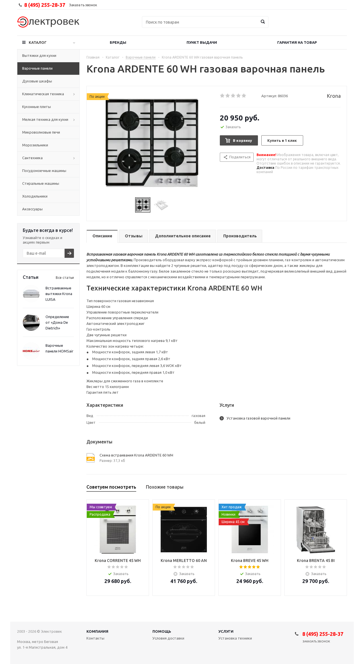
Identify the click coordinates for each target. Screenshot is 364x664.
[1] (222, 96)
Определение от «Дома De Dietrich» (57, 322)
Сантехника (32, 158)
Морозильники (35, 145)
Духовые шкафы (37, 81)
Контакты (95, 638)
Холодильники (34, 196)
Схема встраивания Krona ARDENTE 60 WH (136, 455)
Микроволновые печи (41, 132)
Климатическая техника (43, 94)
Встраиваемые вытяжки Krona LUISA (59, 293)
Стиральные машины (40, 183)
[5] (244, 96)
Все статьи (65, 277)
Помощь (161, 631)
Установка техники (235, 638)
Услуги (225, 631)
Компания (97, 631)
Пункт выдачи (202, 42)
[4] (238, 96)
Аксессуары (32, 209)
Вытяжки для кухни (39, 55)
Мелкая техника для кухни (45, 119)
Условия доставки (168, 638)
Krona (334, 96)
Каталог (38, 42)
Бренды (118, 42)
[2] (228, 96)
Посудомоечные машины (44, 171)
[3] (233, 96)
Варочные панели (37, 68)
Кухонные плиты (36, 107)
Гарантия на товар (297, 42)
